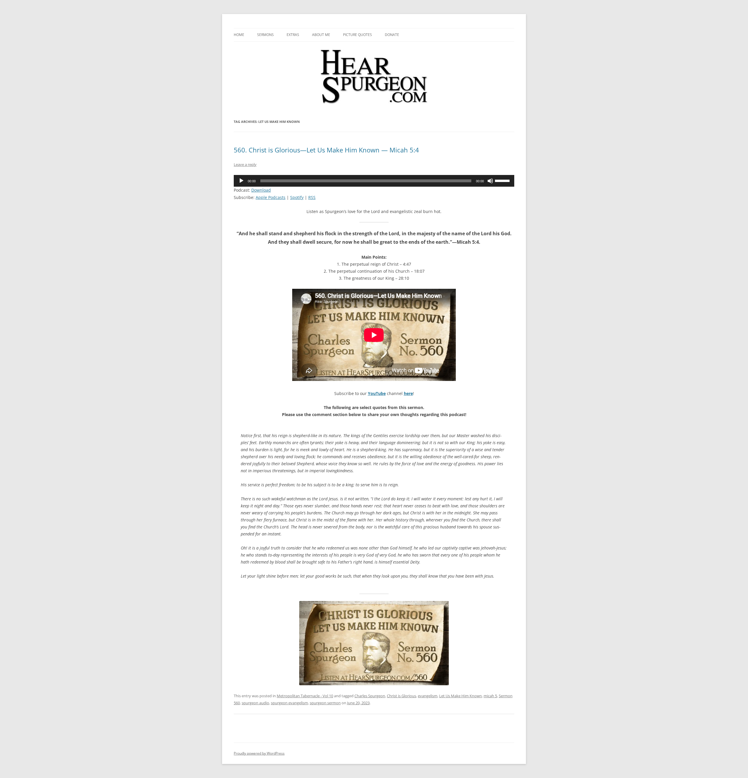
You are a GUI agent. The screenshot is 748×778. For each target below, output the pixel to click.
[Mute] (490, 181)
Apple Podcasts (270, 197)
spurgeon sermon (325, 702)
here (408, 393)
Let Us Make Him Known (460, 695)
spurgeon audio (255, 702)
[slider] (503, 180)
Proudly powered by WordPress (259, 753)
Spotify (297, 197)
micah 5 (490, 695)
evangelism (427, 695)
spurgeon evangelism (289, 702)
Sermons (265, 34)
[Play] (241, 181)
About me (321, 34)
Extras (293, 34)
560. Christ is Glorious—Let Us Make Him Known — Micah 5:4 (326, 149)
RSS (312, 197)
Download (261, 190)
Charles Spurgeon (369, 695)
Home (239, 34)
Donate (392, 34)
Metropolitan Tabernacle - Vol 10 (305, 695)
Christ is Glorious (401, 695)
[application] (374, 181)
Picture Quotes (357, 34)
